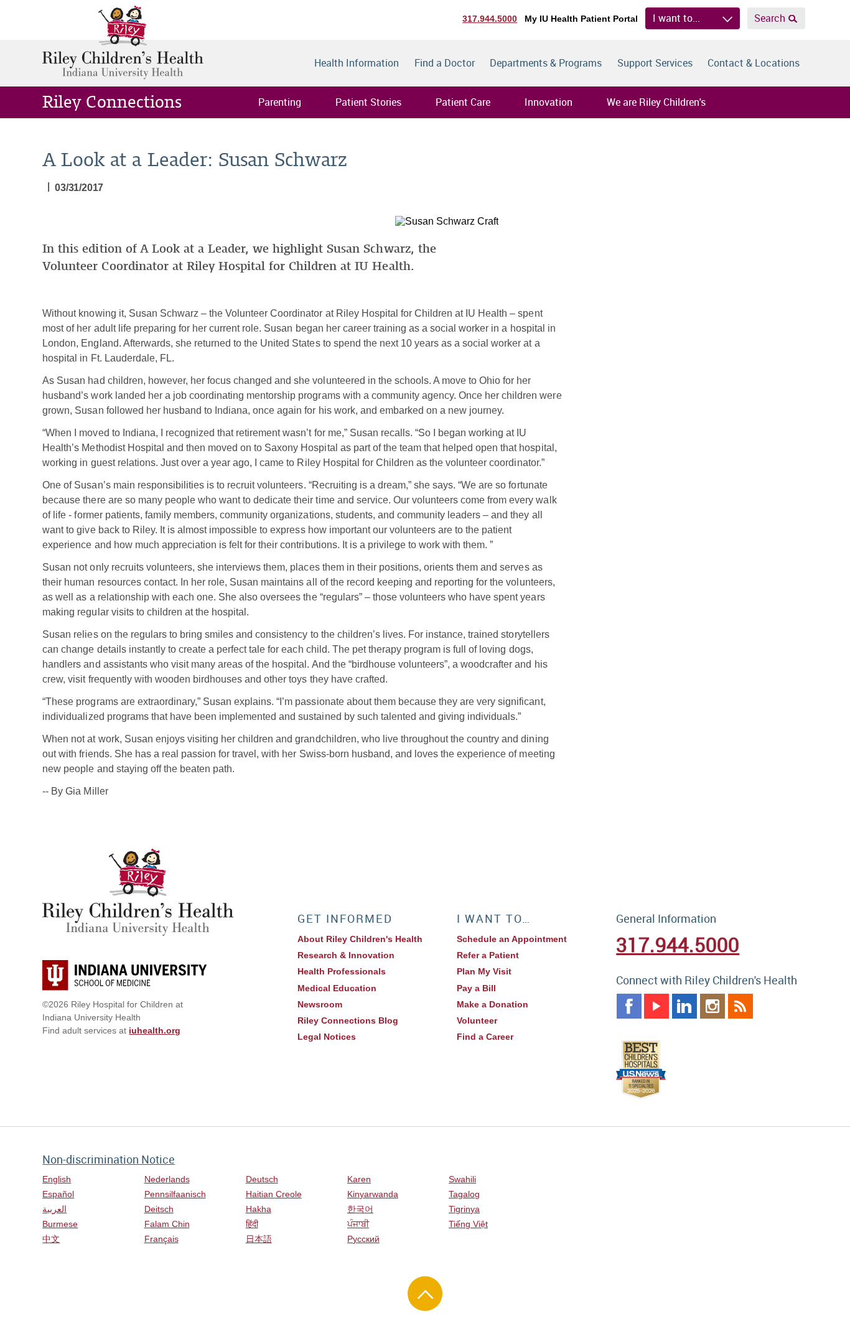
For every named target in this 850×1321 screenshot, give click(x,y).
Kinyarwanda (372, 1194)
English (56, 1179)
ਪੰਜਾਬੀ (358, 1224)
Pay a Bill (476, 988)
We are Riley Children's (656, 102)
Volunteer (477, 1020)
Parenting (279, 102)
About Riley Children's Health (360, 939)
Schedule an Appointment (512, 939)
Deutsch (262, 1179)
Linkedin (684, 1006)
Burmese (60, 1224)
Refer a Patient (488, 955)
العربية (54, 1209)
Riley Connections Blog (347, 1020)
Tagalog (464, 1194)
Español (58, 1194)
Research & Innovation (346, 955)
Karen (359, 1179)
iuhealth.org (154, 1030)
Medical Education (336, 988)
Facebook (629, 1006)
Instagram (712, 1006)
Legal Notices (326, 1037)
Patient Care (463, 102)
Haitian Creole (274, 1194)
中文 (51, 1239)
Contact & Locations (754, 63)
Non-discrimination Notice (108, 1159)
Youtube (656, 1006)
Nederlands (167, 1179)
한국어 (360, 1209)
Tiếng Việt (468, 1224)
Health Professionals (341, 971)
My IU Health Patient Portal (581, 19)
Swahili (462, 1179)
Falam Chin (167, 1224)
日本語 (259, 1239)
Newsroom (319, 1004)
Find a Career (485, 1037)
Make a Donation (492, 1004)
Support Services (655, 63)
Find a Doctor (444, 63)
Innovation (548, 102)
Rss (740, 1006)
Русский (363, 1239)
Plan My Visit (484, 971)
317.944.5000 (489, 19)
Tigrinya (464, 1209)
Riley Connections (112, 102)
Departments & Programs (546, 63)
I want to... (676, 18)
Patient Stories (368, 102)
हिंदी (252, 1224)
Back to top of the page (425, 1293)
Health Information (356, 63)
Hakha (258, 1209)
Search (769, 18)
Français (161, 1239)
